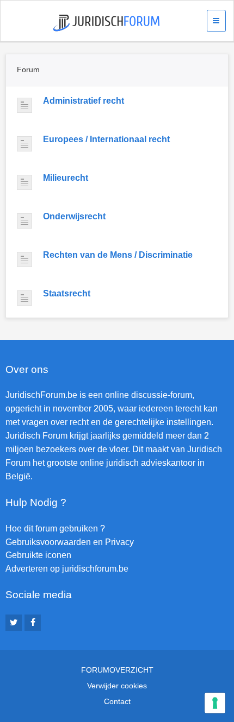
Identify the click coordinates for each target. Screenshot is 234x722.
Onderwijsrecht (74, 216)
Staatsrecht (66, 293)
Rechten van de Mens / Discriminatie (118, 254)
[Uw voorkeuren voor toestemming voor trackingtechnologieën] (215, 703)
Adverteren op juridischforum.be (66, 568)
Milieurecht (65, 177)
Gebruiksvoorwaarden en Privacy (69, 542)
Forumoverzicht (117, 670)
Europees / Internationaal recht (106, 139)
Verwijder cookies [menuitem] (117, 685)
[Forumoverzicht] (106, 23)
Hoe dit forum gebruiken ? (55, 528)
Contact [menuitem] (117, 701)
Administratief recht (83, 100)
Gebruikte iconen (38, 555)
